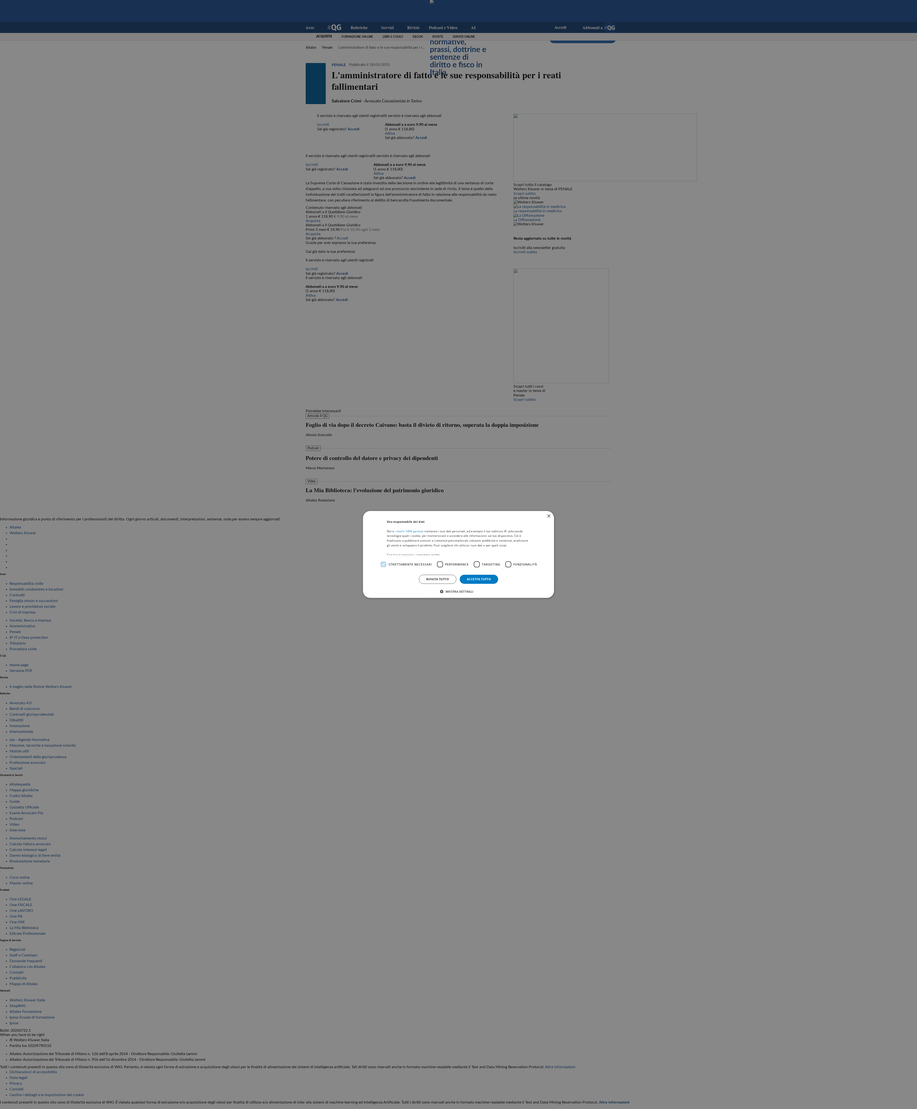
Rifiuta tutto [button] (437, 579)
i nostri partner (409, 531)
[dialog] (458, 554)
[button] (458, 591)
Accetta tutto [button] (479, 579)
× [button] (548, 516)
